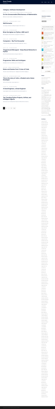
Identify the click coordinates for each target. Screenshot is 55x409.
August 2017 (43, 184)
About (48, 2)
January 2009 (43, 315)
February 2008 (43, 333)
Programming (43, 107)
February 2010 (43, 294)
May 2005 (43, 382)
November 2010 (44, 280)
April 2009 (43, 310)
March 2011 (43, 274)
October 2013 (43, 224)
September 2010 (44, 283)
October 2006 (43, 358)
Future (42, 99)
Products (46, 105)
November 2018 (44, 172)
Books (42, 91)
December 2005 (44, 374)
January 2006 (43, 372)
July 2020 (43, 159)
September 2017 (44, 183)
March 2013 (43, 235)
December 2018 (44, 170)
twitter (48, 113)
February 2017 (43, 191)
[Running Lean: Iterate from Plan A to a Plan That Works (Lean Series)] (42, 55)
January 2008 (43, 334)
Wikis (47, 115)
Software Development (28, 12)
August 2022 (43, 141)
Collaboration (46, 92)
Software (48, 109)
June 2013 (43, 231)
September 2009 (44, 302)
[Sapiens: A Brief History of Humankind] (42, 42)
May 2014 (43, 213)
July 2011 (42, 267)
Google (44, 99)
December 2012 (44, 240)
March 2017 (43, 189)
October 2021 (43, 149)
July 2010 (43, 286)
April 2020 (43, 164)
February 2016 (43, 194)
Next (14, 108)
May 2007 (43, 347)
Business (44, 91)
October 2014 (43, 205)
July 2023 (43, 129)
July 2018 (43, 175)
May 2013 (43, 232)
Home (42, 2)
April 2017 (43, 188)
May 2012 (43, 251)
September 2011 (44, 264)
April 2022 (43, 146)
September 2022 (44, 140)
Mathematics (21, 12)
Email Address (44, 17)
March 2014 (43, 216)
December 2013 (44, 221)
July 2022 (43, 143)
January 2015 (43, 200)
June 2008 (43, 326)
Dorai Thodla (7, 1)
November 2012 (44, 242)
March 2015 (43, 197)
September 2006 (44, 360)
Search (42, 108)
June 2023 (43, 130)
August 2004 (43, 387)
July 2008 (43, 325)
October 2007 (43, 339)
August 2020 (43, 157)
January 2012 (43, 258)
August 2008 (43, 323)
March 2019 (43, 167)
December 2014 (44, 202)
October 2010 (43, 282)
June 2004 (43, 388)
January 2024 (43, 121)
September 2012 (44, 245)
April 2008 (43, 329)
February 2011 (43, 275)
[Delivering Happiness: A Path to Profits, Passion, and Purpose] (42, 63)
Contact (45, 2)
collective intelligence (44, 93)
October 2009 (43, 301)
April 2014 (43, 215)
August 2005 (43, 379)
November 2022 (44, 138)
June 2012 (43, 250)
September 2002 (44, 396)
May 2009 (43, 309)
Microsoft (45, 104)
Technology (45, 113)
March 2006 (43, 369)
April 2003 (43, 393)
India (42, 102)
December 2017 (44, 178)
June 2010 (43, 288)
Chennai (46, 91)
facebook (49, 98)
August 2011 (43, 266)
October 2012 (43, 243)
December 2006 (44, 355)
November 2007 (44, 337)
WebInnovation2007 (44, 115)
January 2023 (43, 135)
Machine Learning (16, 12)
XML (49, 115)
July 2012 (43, 248)
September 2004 (44, 385)
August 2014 (43, 208)
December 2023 (44, 122)
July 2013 (43, 229)
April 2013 (43, 234)
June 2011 (43, 269)
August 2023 (43, 127)
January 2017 (43, 192)
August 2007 (43, 342)
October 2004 (43, 384)
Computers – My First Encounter (13, 41)
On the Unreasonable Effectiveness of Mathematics (20, 14)
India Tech (44, 102)
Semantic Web (47, 108)
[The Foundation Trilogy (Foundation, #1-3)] (42, 67)
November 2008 (44, 318)
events (47, 98)
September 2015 (44, 196)
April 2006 (43, 368)
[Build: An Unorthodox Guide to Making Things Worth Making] (42, 28)
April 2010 (43, 291)
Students (48, 112)
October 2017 (43, 181)
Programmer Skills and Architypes (14, 60)
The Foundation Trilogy (47, 66)
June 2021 (43, 151)
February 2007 (43, 352)
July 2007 (43, 344)
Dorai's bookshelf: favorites (47, 26)
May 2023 (43, 132)
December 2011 (43, 259)
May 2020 (43, 162)
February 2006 (43, 371)
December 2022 (44, 137)
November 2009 (44, 299)
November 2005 (44, 376)
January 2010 (43, 296)
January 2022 (43, 148)
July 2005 (43, 380)
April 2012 (43, 253)
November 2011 (43, 261)
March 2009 (43, 312)
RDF (49, 107)
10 (11, 108)
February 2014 (43, 218)
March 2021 (43, 154)
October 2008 (43, 320)
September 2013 (44, 226)
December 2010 (44, 278)
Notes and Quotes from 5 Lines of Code (16, 69)
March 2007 (43, 350)
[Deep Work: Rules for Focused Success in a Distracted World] (42, 37)
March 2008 (43, 331)
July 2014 (43, 210)
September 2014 (44, 207)
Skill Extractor (7, 23)
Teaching (18, 21)
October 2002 (43, 395)
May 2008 (43, 328)
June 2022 (43, 145)
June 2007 (43, 345)
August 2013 (43, 227)
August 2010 (43, 285)
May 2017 (43, 186)
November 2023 (44, 124)
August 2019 (43, 165)
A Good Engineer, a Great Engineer (14, 88)
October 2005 (43, 377)
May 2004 (43, 390)
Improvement (48, 101)
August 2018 (43, 173)
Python (47, 107)
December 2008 (44, 317)
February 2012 (43, 256)
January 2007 (43, 353)
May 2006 (43, 366)
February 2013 (43, 237)
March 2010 (43, 293)
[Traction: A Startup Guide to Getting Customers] (42, 59)
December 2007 (44, 336)
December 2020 (44, 156)
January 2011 (43, 277)
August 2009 (43, 304)
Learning (11, 12)
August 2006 (43, 361)
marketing (42, 104)
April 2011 (43, 272)
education (42, 95)
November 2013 (44, 223)
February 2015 (43, 199)
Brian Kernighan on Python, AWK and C (16, 32)
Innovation (47, 102)
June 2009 (43, 307)
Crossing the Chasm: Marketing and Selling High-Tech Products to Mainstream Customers (49, 33)
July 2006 (43, 363)
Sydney (18, 407)
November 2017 (44, 180)
